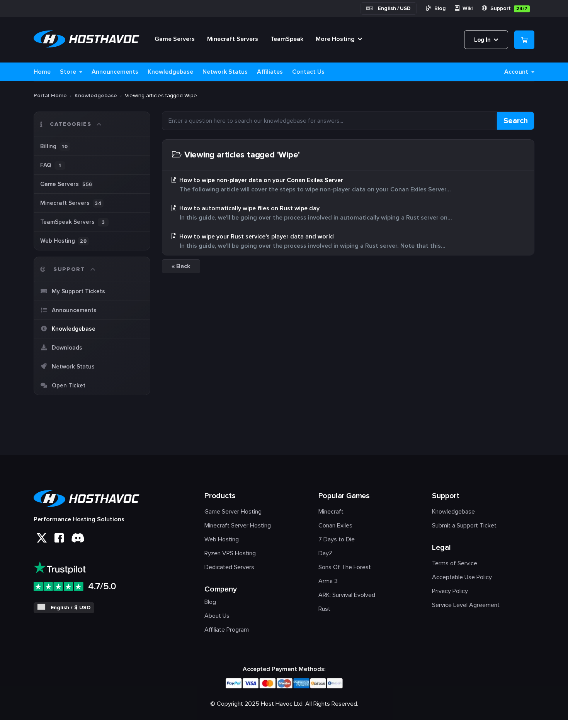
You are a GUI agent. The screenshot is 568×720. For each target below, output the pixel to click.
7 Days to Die (336, 539)
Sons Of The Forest (344, 567)
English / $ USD (70, 607)
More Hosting (336, 39)
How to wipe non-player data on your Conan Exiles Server (314, 184)
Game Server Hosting (233, 511)
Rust (324, 609)
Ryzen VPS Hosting (230, 553)
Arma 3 (328, 581)
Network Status (225, 72)
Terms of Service (454, 563)
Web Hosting (221, 539)
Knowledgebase (170, 72)
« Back (181, 266)
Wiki (467, 8)
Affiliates (270, 72)
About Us (217, 616)
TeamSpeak (286, 39)
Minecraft (331, 511)
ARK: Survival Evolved (346, 595)
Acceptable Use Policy (462, 577)
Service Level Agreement (466, 605)
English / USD (394, 8)
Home (42, 72)
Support (508, 8)
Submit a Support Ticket (464, 525)
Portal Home (50, 95)
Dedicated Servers (229, 567)
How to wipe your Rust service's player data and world (312, 241)
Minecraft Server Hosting (237, 525)
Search (515, 120)
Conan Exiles (335, 525)
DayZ (325, 553)
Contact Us (308, 72)
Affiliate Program (226, 630)
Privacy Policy (450, 591)
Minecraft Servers (232, 39)
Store (69, 72)
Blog (439, 8)
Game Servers (175, 39)
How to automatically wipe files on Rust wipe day (315, 213)
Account (517, 72)
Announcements (115, 72)
